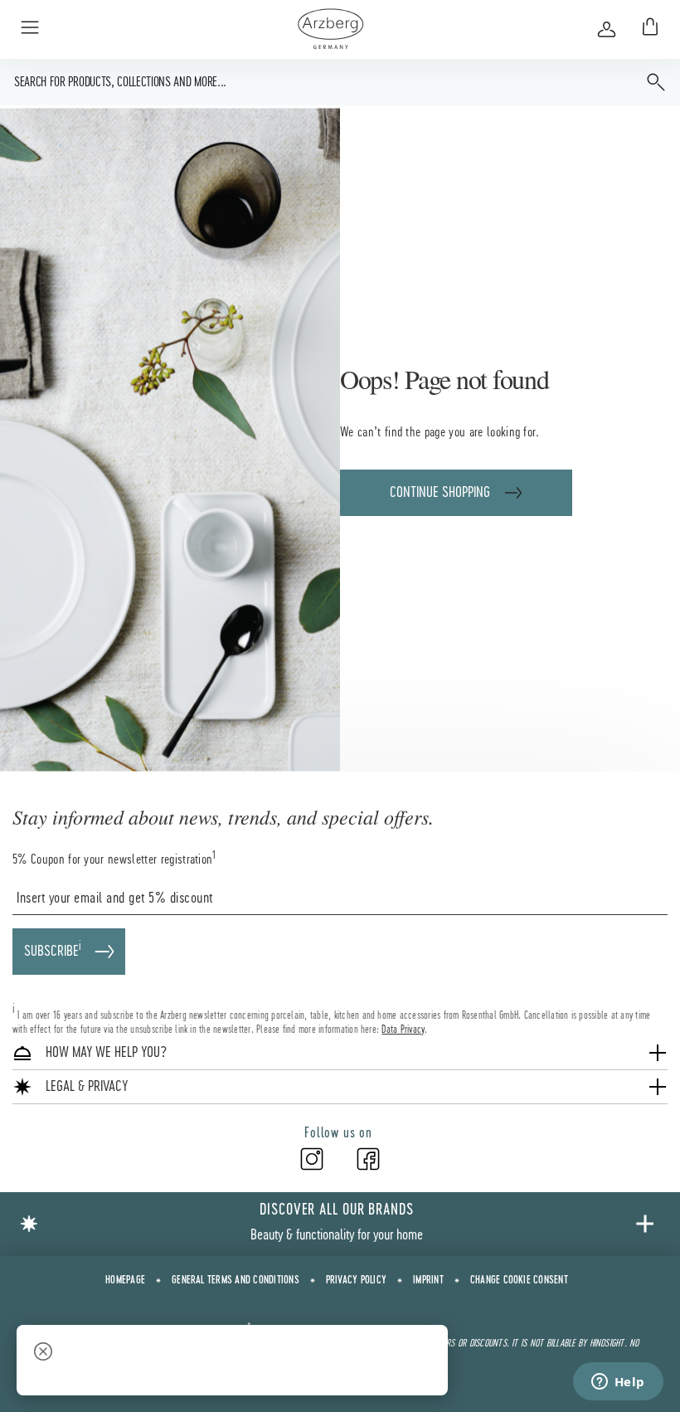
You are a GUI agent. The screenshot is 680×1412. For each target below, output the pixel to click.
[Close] (43, 1353)
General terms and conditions (235, 1281)
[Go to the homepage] (330, 29)
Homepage (125, 1281)
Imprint (428, 1281)
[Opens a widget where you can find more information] (617, 1383)
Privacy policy (356, 1281)
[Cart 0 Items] (647, 29)
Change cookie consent (519, 1281)
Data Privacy (403, 1030)
